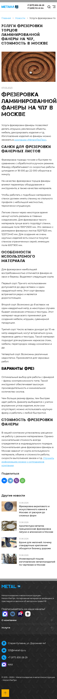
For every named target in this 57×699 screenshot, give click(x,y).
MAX (10, 664)
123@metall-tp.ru (17, 650)
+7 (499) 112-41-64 (35, 8)
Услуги (6, 627)
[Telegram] (10, 480)
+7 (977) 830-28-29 (35, 5)
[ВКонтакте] (4, 480)
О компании (9, 620)
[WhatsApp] (22, 480)
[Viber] (16, 480)
